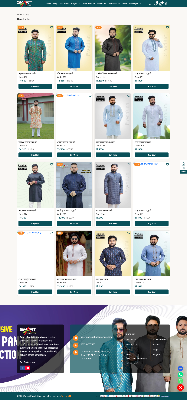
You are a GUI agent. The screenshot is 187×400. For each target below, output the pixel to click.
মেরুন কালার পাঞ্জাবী (66, 142)
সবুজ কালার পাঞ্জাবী (27, 73)
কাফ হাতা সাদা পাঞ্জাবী (66, 279)
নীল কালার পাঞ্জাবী (65, 73)
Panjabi (74, 3)
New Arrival (64, 3)
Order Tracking (160, 339)
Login (155, 349)
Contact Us (131, 339)
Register (157, 354)
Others (100, 3)
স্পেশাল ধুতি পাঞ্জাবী (27, 279)
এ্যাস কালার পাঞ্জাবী (104, 211)
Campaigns (133, 3)
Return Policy (132, 363)
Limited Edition (114, 3)
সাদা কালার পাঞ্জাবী (143, 73)
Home (48, 3)
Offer (125, 3)
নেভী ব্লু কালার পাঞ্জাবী (66, 211)
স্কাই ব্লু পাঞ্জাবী (102, 279)
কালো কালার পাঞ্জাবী (27, 211)
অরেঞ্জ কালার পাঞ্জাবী (27, 142)
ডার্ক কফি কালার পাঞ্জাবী (106, 73)
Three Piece (87, 3)
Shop (55, 3)
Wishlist (157, 344)
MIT (69, 396)
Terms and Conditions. (136, 358)
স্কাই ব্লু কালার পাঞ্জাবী (105, 142)
